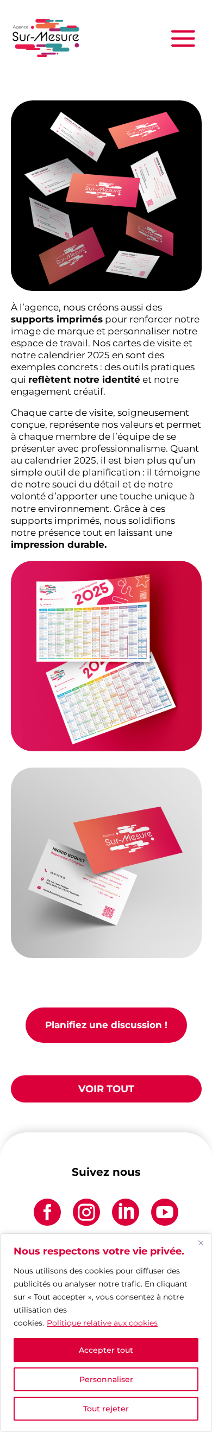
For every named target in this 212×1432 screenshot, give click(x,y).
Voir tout (106, 1089)
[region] (106, 1332)
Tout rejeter (106, 1409)
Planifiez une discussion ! (106, 1024)
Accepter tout (106, 1350)
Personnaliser (106, 1379)
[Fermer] (200, 1242)
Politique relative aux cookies (102, 1323)
